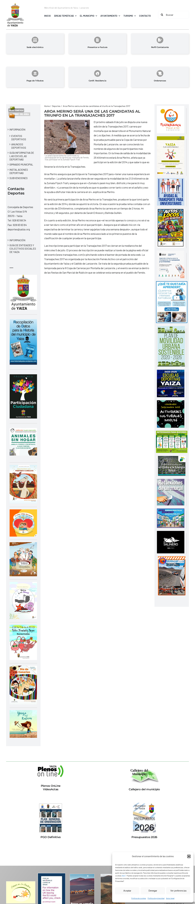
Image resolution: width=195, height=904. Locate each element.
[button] (188, 856)
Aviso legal (170, 898)
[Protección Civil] (171, 558)
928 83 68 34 (19, 220)
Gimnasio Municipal (21, 164)
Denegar (153, 890)
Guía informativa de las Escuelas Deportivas (21, 156)
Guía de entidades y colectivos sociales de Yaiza (22, 248)
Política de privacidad (156, 898)
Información (17, 129)
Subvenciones (18, 178)
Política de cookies (138, 898)
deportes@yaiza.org (19, 229)
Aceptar (127, 890)
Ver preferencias (178, 890)
